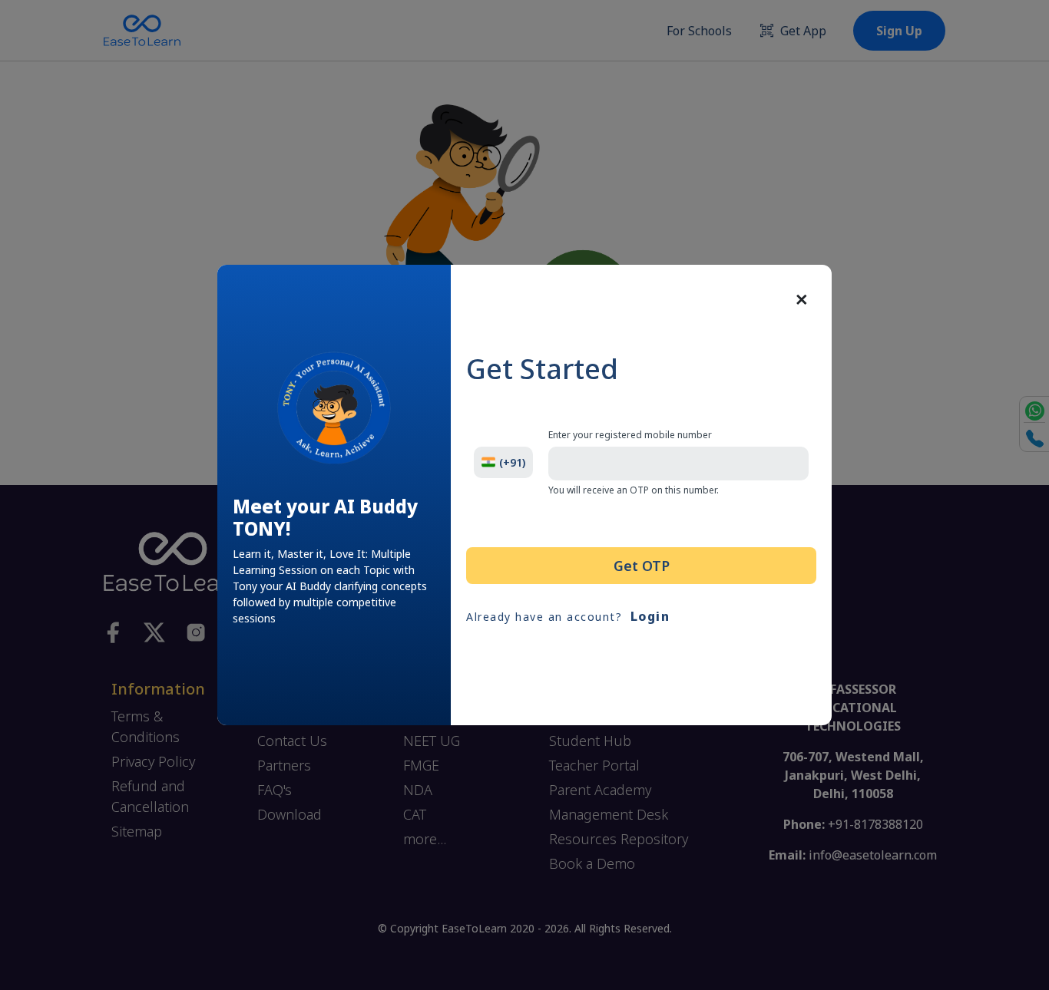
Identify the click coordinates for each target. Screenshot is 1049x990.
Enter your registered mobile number (630, 435)
